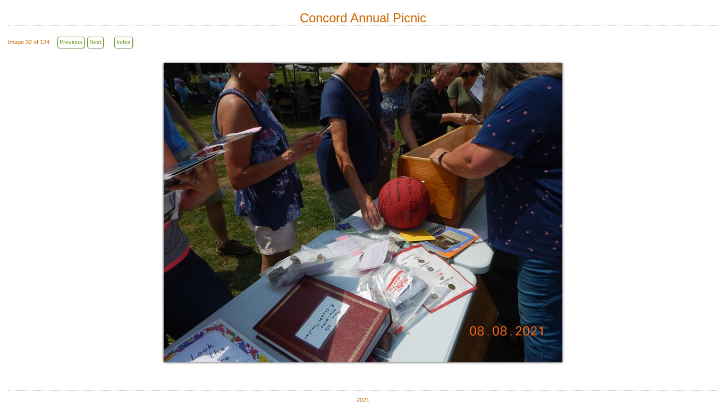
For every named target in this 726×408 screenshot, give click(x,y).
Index (123, 42)
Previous (71, 42)
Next (95, 42)
